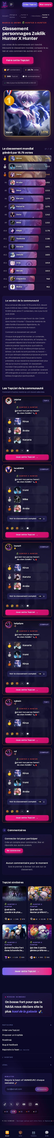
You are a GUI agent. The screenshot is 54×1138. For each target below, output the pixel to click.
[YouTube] (23, 1104)
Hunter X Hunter (24, 16)
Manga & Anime (13, 16)
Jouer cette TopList (27, 971)
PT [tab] (29, 1112)
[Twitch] (17, 1104)
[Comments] (27, 451)
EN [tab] (7, 1112)
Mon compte (45, 5)
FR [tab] (14, 1112)
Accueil (5, 16)
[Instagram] (30, 1104)
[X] (11, 1104)
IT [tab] (36, 1112)
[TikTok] (4, 1104)
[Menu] (11, 4)
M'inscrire (42, 1089)
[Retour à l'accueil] (4, 4)
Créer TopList (29, 5)
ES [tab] (21, 1112)
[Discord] (36, 1104)
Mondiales (36, 16)
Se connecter (14, 850)
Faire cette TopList (17, 60)
